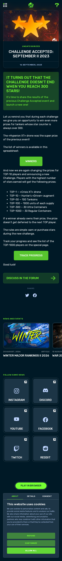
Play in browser (31, 485)
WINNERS (31, 161)
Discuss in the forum (23, 278)
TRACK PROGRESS (31, 255)
